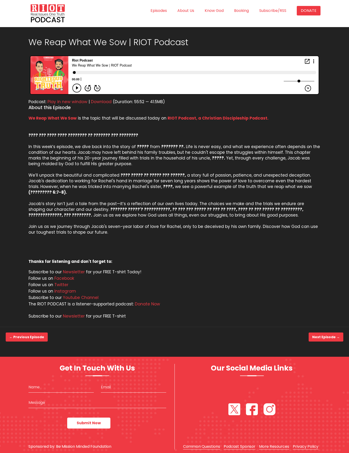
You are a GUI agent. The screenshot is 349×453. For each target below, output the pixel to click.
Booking (241, 10)
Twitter (61, 285)
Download (101, 102)
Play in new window (67, 102)
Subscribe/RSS (272, 10)
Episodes (159, 10)
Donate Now (147, 304)
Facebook (64, 278)
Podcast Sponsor (239, 446)
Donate (308, 10)
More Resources (274, 446)
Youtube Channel (81, 297)
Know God (214, 10)
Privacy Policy (305, 446)
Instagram (65, 291)
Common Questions (201, 446)
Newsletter (74, 272)
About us (185, 10)
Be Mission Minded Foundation (83, 446)
